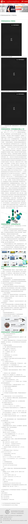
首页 (3, 4)
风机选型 (10, 4)
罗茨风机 (16, 4)
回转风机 (23, 4)
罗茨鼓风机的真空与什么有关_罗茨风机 (11, 505)
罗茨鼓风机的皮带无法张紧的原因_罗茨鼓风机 (12, 503)
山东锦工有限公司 (19, 515)
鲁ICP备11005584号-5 (8, 517)
